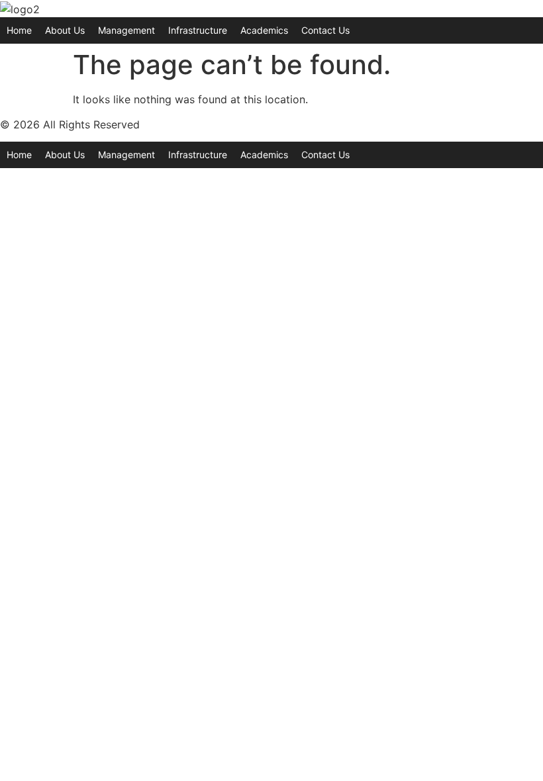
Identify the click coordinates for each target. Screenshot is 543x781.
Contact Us (325, 30)
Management (126, 30)
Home (19, 30)
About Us (65, 30)
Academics (264, 30)
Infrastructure (197, 30)
